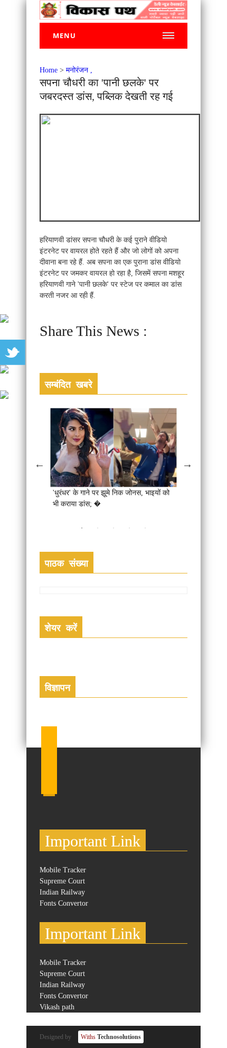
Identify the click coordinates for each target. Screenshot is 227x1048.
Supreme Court (62, 881)
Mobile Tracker (63, 870)
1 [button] (82, 528)
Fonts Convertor (64, 903)
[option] (113, 464)
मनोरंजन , (79, 70)
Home (49, 70)
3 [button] (113, 528)
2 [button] (97, 528)
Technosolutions (111, 1037)
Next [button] (187, 464)
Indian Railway (62, 892)
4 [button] (129, 528)
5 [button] (145, 528)
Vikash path (57, 1007)
